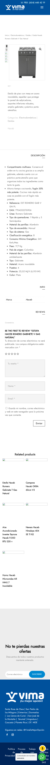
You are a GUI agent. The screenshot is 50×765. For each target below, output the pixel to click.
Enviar (39, 423)
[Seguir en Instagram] (12, 734)
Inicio (7, 35)
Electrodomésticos (17, 35)
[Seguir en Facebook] (7, 734)
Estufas (28, 35)
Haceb (11, 128)
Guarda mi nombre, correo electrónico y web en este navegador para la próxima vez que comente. (25, 412)
